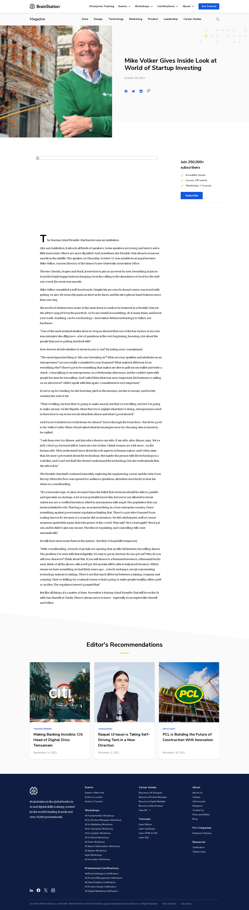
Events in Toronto (94, 801)
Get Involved (198, 801)
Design (98, 19)
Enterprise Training (102, 6)
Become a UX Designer (150, 792)
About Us (197, 792)
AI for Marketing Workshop (99, 824)
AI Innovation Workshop (97, 859)
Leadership (171, 19)
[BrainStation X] (46, 890)
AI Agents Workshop (96, 850)
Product (153, 19)
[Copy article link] (148, 90)
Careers (196, 797)
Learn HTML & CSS (148, 833)
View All (143, 810)
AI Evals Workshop (95, 841)
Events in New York (94, 792)
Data (85, 19)
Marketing (135, 19)
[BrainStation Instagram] (53, 890)
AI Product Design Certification (100, 886)
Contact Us (198, 810)
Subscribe (191, 195)
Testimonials (199, 851)
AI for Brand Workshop (97, 837)
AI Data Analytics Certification (100, 882)
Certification (198, 847)
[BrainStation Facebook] (38, 890)
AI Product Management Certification (103, 877)
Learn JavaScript (147, 828)
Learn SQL (144, 837)
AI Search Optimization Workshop (102, 846)
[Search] (217, 19)
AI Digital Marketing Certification (101, 891)
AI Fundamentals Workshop (99, 815)
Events (122, 6)
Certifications (166, 6)
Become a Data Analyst (151, 805)
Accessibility (185, 904)
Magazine (197, 805)
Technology (115, 19)
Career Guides (192, 19)
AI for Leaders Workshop (98, 833)
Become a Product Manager (153, 797)
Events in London (94, 797)
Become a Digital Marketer (152, 801)
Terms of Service (169, 904)
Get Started (209, 6)
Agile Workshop (93, 855)
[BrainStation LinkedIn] (31, 890)
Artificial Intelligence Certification (101, 873)
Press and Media (200, 814)
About (186, 6)
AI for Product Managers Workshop (103, 820)
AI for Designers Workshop (99, 828)
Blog (195, 819)
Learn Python (145, 824)
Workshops (142, 6)
